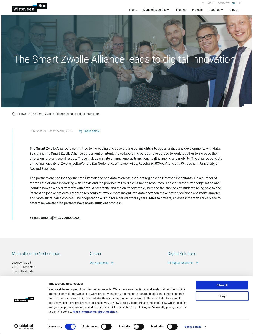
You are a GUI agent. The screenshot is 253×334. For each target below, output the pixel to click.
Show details (192, 326)
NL (239, 3)
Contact (223, 3)
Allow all (222, 285)
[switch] (106, 327)
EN (233, 3)
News (211, 3)
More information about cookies (95, 311)
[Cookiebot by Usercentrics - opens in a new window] (24, 327)
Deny (222, 296)
